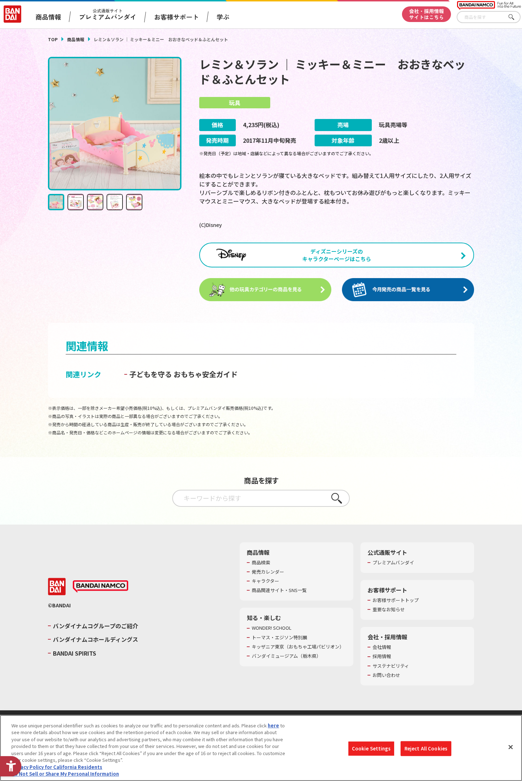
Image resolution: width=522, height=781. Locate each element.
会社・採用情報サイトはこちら (426, 14)
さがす (515, 17)
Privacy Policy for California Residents (56, 767)
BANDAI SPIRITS (74, 653)
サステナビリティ (391, 666)
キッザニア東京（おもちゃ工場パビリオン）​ (298, 647)
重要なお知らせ (389, 609)
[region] (261, 748)
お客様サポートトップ (396, 600)
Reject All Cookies (425, 748)
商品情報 (75, 39)
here (273, 725)
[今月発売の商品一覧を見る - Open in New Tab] (408, 290)
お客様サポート (176, 16)
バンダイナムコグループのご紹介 (95, 626)
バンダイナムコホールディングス (95, 639)
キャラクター (265, 581)
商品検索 (261, 562)
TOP (53, 39)
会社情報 (382, 647)
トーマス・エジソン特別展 (279, 637)
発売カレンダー (268, 572)
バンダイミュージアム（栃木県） (286, 656)
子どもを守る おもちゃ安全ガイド (183, 374)
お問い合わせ (386, 675)
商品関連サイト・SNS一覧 (279, 590)
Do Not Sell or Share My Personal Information (65, 773)
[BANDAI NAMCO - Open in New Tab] (100, 586)
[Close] (510, 747)
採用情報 (382, 656)
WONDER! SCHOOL (272, 628)
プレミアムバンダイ (393, 562)
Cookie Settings (371, 748)
